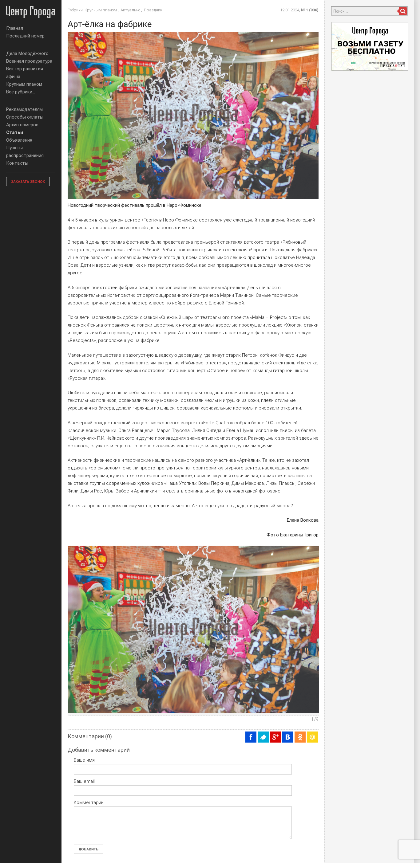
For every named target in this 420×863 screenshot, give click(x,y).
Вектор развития (24, 69)
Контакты (17, 163)
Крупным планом (24, 84)
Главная (14, 28)
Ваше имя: (85, 760)
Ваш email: (85, 781)
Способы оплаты (24, 117)
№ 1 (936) (310, 10)
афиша (13, 76)
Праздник (153, 10)
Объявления (19, 140)
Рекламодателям (24, 109)
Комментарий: (89, 802)
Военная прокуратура (29, 61)
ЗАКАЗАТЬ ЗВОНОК (28, 181)
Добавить (88, 849)
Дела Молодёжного (27, 53)
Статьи (14, 132)
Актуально (130, 10)
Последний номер (25, 36)
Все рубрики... (20, 92)
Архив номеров (22, 124)
